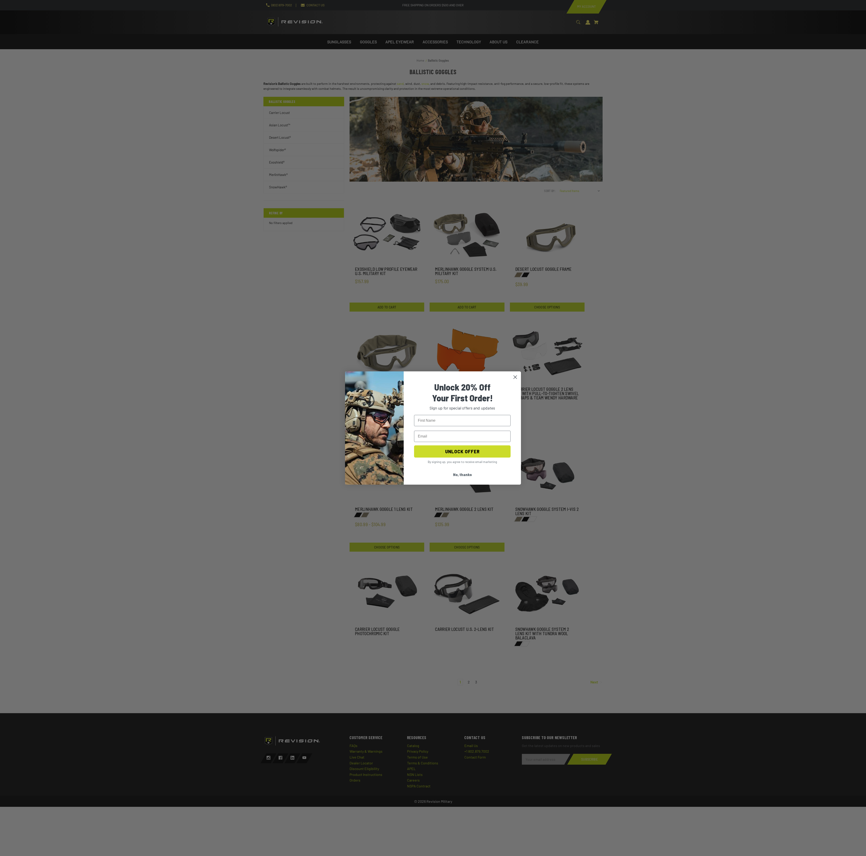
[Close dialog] (515, 377)
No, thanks (462, 474)
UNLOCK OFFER (462, 451)
